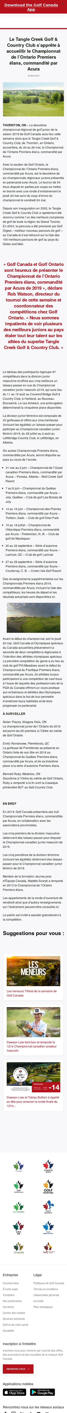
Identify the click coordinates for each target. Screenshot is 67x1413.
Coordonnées (11, 1283)
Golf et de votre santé (15, 1324)
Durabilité (8, 1330)
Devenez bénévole (14, 1319)
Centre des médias (14, 1313)
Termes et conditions (46, 1289)
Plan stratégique (43, 1307)
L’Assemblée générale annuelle (46, 1298)
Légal (38, 1274)
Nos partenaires (12, 1301)
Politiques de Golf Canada (49, 1283)
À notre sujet (10, 1289)
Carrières (8, 1307)
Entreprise (10, 1274)
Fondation (9, 1295)
